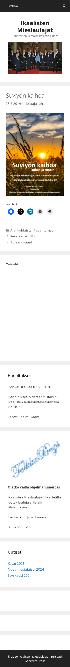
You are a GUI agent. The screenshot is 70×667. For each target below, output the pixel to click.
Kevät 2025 (16, 563)
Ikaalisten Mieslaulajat (35, 26)
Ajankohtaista (21, 230)
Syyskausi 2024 (20, 575)
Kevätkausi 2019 (23, 236)
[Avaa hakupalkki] (64, 6)
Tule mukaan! (21, 242)
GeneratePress (35, 661)
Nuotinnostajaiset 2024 (26, 569)
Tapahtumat (43, 230)
